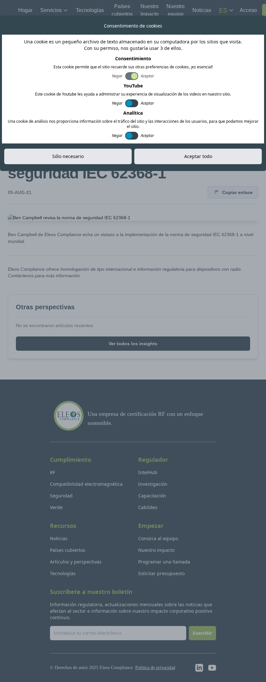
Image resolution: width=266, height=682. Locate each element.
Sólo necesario (68, 156)
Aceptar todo (198, 156)
